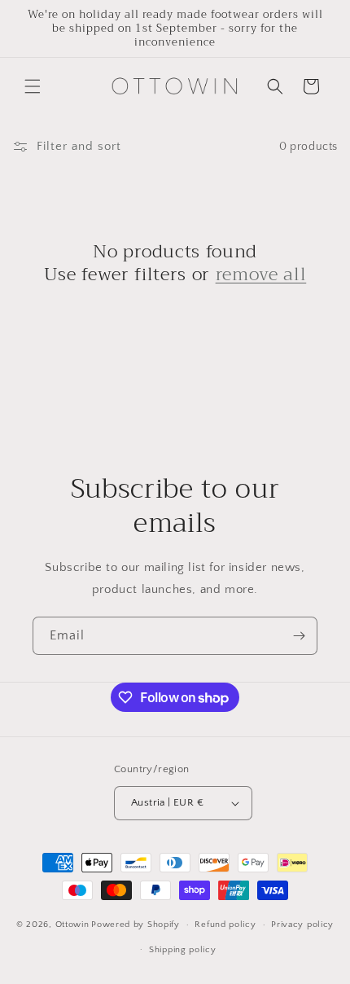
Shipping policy (183, 950)
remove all (261, 274)
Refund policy (225, 924)
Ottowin (72, 924)
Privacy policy (302, 924)
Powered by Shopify (135, 924)
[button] (32, 86)
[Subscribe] (299, 636)
